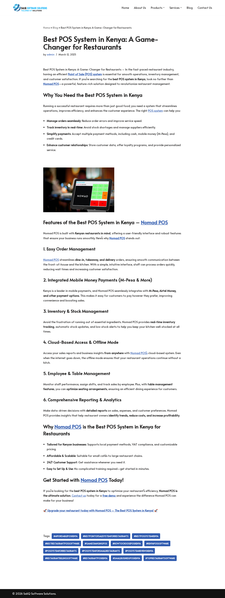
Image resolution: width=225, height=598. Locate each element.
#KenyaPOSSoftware (157, 543)
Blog (190, 7)
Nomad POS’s (138, 353)
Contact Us (205, 7)
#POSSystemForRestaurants (61, 550)
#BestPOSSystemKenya (146, 536)
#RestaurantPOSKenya (95, 558)
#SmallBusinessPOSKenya (126, 558)
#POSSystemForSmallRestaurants (101, 550)
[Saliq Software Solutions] (29, 7)
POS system (155, 110)
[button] (164, 7)
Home (125, 7)
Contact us (79, 495)
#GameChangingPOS (96, 543)
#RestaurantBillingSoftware (61, 558)
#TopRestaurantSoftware (160, 558)
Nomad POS (154, 222)
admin (50, 54)
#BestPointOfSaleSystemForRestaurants (105, 536)
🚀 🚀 (100, 510)
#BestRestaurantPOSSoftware (62, 543)
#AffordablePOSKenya (65, 536)
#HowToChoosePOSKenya (126, 543)
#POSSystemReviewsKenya (139, 550)
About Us (140, 7)
